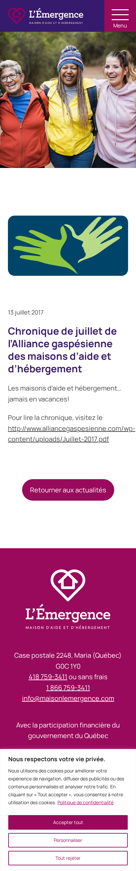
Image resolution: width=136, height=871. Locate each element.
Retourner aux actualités (68, 489)
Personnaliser (68, 840)
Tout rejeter (68, 858)
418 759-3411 (48, 676)
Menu (120, 25)
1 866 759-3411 (68, 687)
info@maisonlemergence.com (68, 698)
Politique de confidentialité (85, 802)
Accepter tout (68, 822)
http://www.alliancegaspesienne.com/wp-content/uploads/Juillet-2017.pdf (71, 434)
